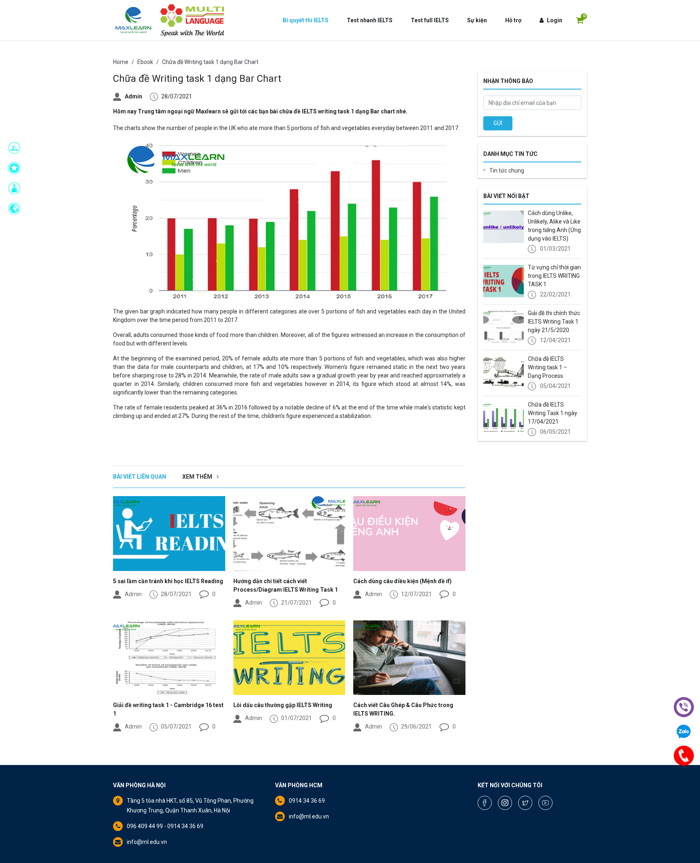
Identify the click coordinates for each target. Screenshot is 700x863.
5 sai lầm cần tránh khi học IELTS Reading (168, 581)
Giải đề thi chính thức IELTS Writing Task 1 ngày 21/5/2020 (554, 321)
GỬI (497, 123)
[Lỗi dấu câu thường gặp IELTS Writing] (289, 657)
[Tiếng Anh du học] (16, 148)
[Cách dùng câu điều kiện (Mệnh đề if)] (409, 533)
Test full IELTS (430, 20)
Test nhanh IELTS (370, 20)
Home (120, 62)
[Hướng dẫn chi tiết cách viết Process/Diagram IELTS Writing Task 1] (289, 533)
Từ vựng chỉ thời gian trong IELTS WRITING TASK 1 (554, 276)
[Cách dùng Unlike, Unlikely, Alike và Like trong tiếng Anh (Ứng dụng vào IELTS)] (503, 227)
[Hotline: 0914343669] (684, 756)
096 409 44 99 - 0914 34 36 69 (165, 826)
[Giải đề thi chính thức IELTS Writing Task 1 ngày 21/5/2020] (503, 327)
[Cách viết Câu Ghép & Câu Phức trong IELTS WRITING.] (409, 657)
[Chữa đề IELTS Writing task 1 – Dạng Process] (503, 372)
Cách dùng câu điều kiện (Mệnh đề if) (402, 581)
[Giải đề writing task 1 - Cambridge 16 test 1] (169, 657)
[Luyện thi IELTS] (16, 168)
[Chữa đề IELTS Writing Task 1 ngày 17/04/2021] (503, 418)
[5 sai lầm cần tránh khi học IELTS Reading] (169, 533)
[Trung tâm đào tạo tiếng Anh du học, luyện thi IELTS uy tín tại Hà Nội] (133, 20)
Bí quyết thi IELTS (306, 20)
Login (554, 20)
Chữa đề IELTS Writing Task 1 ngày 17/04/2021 (552, 413)
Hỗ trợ (513, 20)
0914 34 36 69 (307, 800)
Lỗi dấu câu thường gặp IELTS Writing (282, 705)
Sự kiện (477, 20)
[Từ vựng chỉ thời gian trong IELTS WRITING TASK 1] (503, 281)
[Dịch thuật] (16, 208)
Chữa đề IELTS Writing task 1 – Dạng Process (547, 367)
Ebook (145, 62)
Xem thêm (197, 476)
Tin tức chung (506, 170)
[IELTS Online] (16, 188)
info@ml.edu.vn (147, 842)
